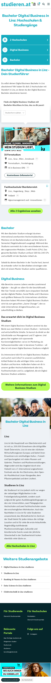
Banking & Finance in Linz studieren (20, 579)
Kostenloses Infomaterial (20, 175)
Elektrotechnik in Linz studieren (18, 592)
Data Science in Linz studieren (17, 585)
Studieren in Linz (11, 573)
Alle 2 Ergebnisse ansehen (25, 211)
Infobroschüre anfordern (10, 680)
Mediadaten (31, 616)
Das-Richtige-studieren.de (12, 638)
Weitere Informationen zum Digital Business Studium (25, 386)
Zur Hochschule (27, 680)
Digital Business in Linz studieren (19, 567)
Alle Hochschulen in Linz (20, 546)
